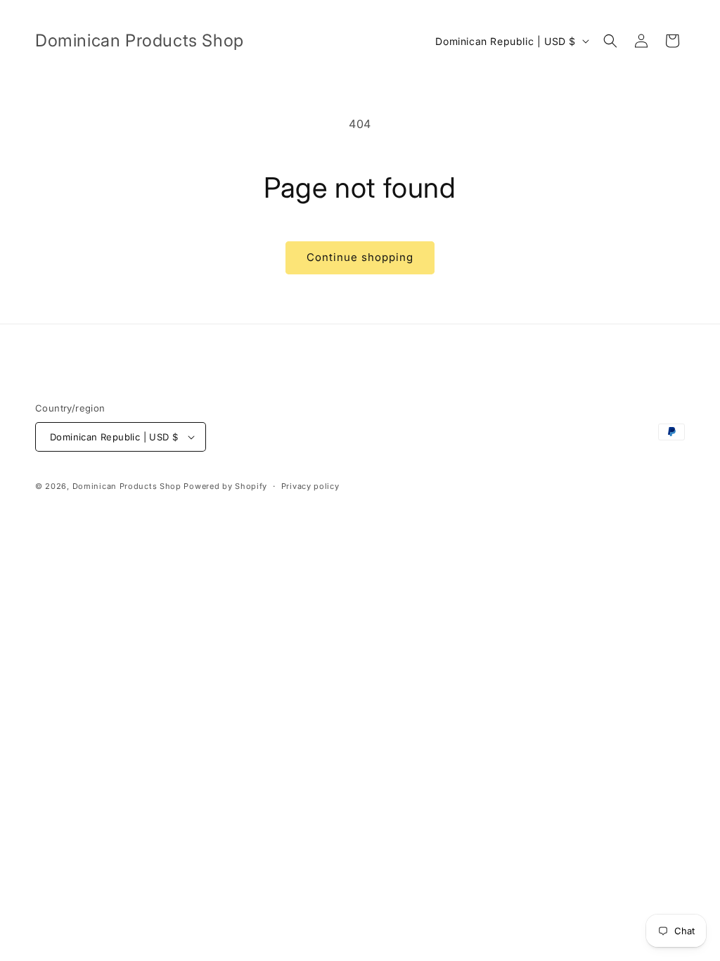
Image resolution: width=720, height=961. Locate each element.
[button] (610, 40)
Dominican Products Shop (126, 486)
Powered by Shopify (225, 486)
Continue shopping (360, 257)
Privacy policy (310, 486)
